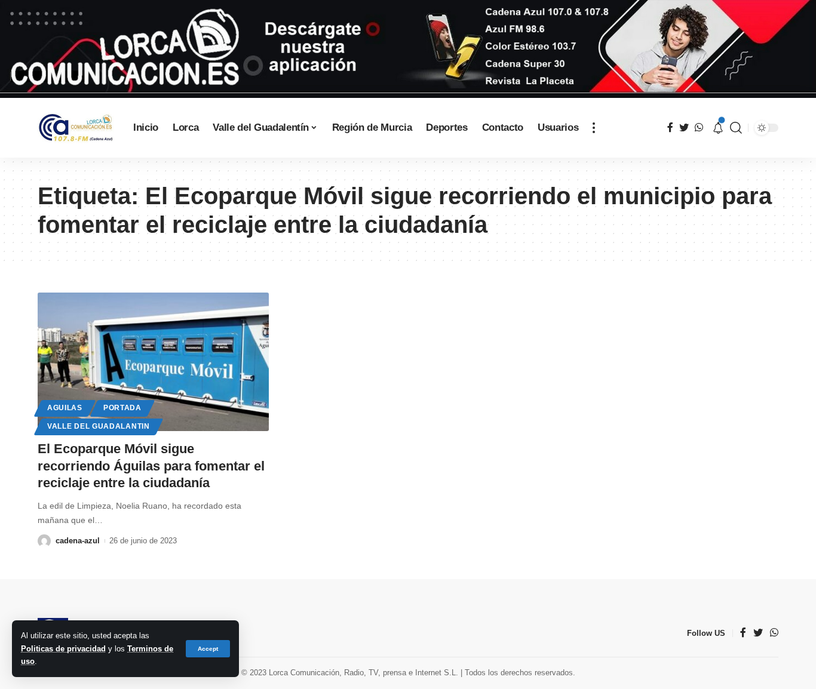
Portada (122, 407)
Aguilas (64, 407)
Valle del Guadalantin (98, 426)
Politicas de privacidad (63, 648)
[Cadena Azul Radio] (76, 128)
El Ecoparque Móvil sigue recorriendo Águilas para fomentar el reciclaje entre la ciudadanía (151, 465)
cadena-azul (78, 540)
